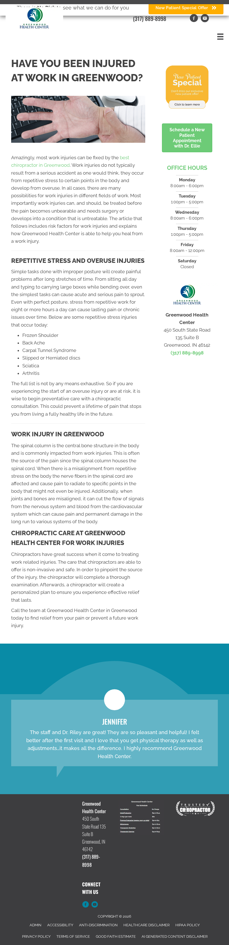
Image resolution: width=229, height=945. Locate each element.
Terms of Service (73, 936)
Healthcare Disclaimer (146, 925)
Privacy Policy (36, 936)
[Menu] (220, 36)
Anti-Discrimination (98, 925)
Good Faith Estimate (116, 936)
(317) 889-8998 (149, 18)
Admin (35, 925)
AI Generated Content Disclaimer (174, 936)
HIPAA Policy (187, 925)
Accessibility (60, 925)
